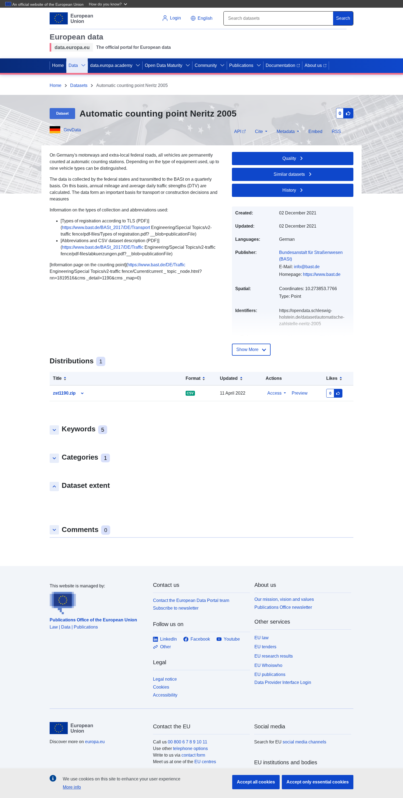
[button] (108, 4)
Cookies (161, 687)
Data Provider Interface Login (282, 682)
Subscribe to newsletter (175, 608)
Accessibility (165, 695)
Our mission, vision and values (284, 599)
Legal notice (165, 679)
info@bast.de (307, 266)
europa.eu (95, 741)
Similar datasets (289, 174)
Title (57, 378)
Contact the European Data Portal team (191, 600)
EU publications (269, 674)
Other (165, 646)
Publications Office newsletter (283, 607)
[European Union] (98, 728)
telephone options (190, 748)
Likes (331, 378)
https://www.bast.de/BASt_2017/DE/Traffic (102, 247)
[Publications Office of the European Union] (98, 602)
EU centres (205, 761)
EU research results (273, 656)
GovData (72, 130)
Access (274, 393)
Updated (229, 378)
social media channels (304, 742)
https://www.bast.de (321, 274)
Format (193, 378)
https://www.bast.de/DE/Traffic (156, 264)
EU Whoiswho (268, 665)
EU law (261, 637)
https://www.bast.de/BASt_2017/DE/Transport (106, 227)
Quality (289, 158)
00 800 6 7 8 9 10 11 (187, 742)
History (289, 190)
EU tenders (265, 646)
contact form (193, 755)
